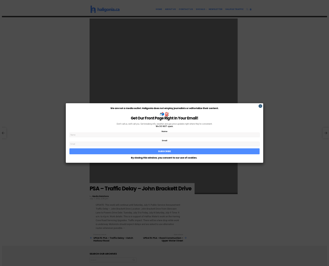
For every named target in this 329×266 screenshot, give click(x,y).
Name (164, 131)
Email (164, 140)
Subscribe (164, 151)
